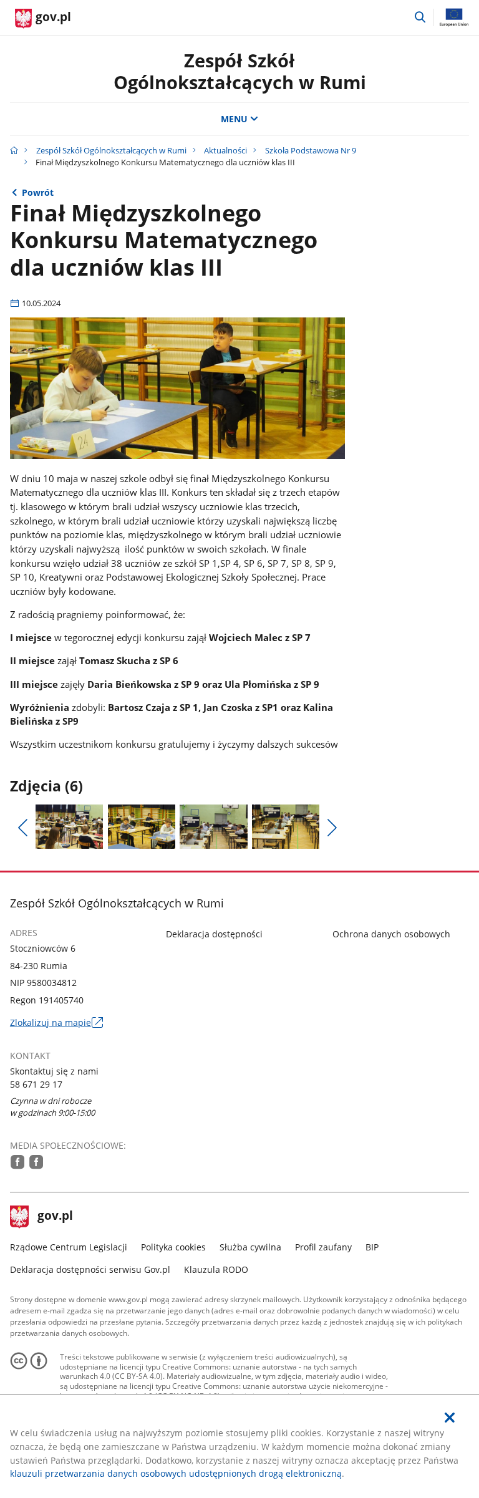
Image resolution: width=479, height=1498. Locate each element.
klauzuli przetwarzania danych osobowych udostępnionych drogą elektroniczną (176, 1473)
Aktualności (225, 150)
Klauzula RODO (216, 1269)
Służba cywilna (250, 1247)
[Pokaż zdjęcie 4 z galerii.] (285, 827)
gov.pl (55, 1217)
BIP (372, 1247)
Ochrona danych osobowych (391, 934)
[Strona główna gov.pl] (14, 150)
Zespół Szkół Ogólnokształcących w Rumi (240, 71)
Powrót (38, 192)
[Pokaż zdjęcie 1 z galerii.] (69, 827)
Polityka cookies (173, 1247)
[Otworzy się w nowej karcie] (18, 1161)
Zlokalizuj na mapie (56, 1023)
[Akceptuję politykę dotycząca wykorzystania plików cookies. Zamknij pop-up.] (449, 1418)
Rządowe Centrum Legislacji (68, 1247)
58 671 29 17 (36, 1084)
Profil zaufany (323, 1247)
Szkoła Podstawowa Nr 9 (310, 150)
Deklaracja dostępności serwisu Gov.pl (90, 1269)
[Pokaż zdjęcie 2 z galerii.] (141, 827)
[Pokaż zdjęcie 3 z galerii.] (213, 827)
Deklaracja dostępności (214, 934)
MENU (234, 119)
